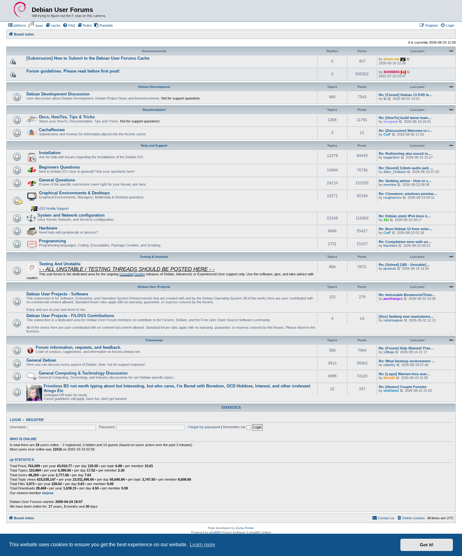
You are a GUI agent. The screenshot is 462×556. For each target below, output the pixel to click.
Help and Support (154, 145)
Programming (52, 241)
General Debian (41, 360)
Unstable (126, 274)
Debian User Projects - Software (57, 294)
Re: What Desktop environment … (407, 361)
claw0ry (389, 365)
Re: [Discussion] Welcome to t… (405, 130)
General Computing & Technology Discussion (83, 373)
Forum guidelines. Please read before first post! (72, 71)
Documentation (154, 109)
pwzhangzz (393, 298)
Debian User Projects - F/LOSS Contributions (70, 315)
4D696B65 (391, 72)
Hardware (48, 228)
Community (154, 340)
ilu (385, 98)
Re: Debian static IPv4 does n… (405, 216)
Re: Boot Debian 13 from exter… (405, 229)
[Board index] (20, 10)
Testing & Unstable (154, 256)
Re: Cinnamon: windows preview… (408, 194)
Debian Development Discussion (58, 94)
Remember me (234, 427)
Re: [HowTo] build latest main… (405, 118)
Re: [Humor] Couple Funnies (402, 387)
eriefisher (391, 390)
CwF (387, 134)
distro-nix (391, 59)
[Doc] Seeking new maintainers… (406, 316)
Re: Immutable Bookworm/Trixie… (407, 295)
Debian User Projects (154, 287)
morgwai (390, 121)
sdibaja (388, 352)
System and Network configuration (71, 215)
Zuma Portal (244, 528)
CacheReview (52, 129)
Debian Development (154, 87)
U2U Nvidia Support (53, 208)
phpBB (214, 532)
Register (35, 420)
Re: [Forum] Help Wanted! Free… (406, 348)
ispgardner (391, 157)
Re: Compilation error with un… (405, 242)
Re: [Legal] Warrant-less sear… (404, 374)
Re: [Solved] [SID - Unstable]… (404, 265)
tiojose (47, 493)
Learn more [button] (202, 544)
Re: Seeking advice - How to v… (405, 181)
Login (15, 420)
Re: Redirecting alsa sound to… (405, 153)
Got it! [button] (426, 544)
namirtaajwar (393, 320)
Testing (139, 274)
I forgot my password (204, 427)
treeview (389, 184)
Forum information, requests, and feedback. (78, 347)
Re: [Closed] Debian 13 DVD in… (405, 95)
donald (389, 378)
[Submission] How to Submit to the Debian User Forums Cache (87, 58)
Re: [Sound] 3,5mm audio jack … (406, 168)
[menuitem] (17, 25)
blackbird (390, 245)
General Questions (57, 180)
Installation (50, 152)
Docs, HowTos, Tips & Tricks (67, 117)
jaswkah (389, 268)
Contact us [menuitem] (386, 518)
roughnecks (392, 197)
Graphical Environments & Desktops (74, 193)
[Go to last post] (408, 59)
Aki (386, 220)
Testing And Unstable (59, 264)
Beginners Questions (59, 167)
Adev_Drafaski (394, 172)
